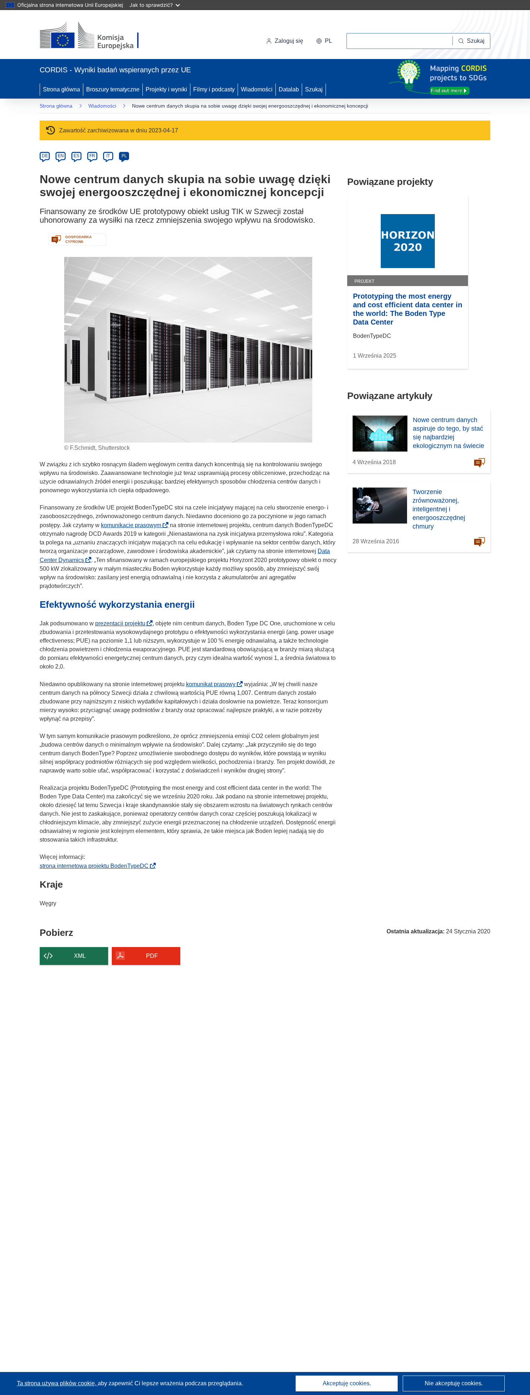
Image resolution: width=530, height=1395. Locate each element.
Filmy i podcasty (214, 89)
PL (124, 155)
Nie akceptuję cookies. (454, 1383)
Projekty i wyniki (166, 89)
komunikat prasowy (213, 684)
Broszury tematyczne (113, 89)
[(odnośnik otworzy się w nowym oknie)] (98, 36)
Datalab (289, 89)
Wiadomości (257, 89)
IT (108, 155)
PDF (152, 956)
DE (45, 155)
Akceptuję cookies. (347, 1383)
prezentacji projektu (122, 623)
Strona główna (61, 89)
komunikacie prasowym (133, 525)
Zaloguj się (289, 41)
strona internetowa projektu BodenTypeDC (96, 866)
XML (80, 956)
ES (76, 155)
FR (92, 155)
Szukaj (314, 89)
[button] (324, 41)
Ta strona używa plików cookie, (57, 1383)
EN (61, 155)
